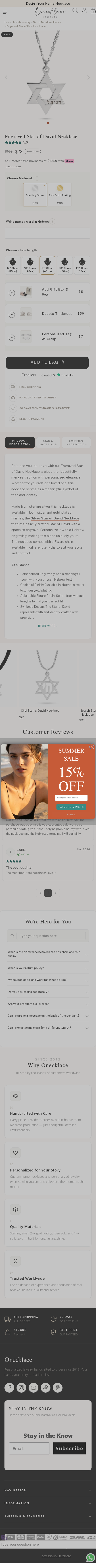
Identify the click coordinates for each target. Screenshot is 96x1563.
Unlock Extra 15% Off (71, 807)
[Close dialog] (92, 747)
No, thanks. (71, 814)
